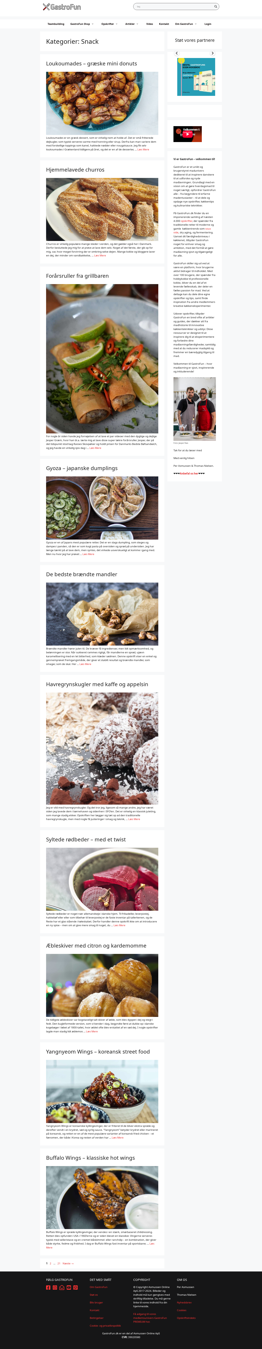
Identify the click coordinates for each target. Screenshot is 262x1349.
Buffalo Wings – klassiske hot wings (90, 1157)
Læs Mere (143, 149)
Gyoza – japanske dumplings (82, 468)
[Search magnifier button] (216, 6)
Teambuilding (56, 24)
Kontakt (164, 24)
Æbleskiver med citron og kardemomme (96, 945)
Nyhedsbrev (184, 1302)
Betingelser (97, 1318)
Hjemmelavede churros (75, 169)
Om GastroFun (184, 24)
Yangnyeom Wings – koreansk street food (98, 1051)
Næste (68, 1263)
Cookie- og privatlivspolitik (105, 1325)
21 (59, 1263)
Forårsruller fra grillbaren (77, 275)
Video (149, 24)
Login (208, 24)
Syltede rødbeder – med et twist (86, 839)
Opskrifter (107, 24)
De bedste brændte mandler (81, 574)
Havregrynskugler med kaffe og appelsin (97, 684)
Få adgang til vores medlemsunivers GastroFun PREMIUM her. (150, 1317)
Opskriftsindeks (186, 1318)
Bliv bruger (96, 1302)
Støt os (94, 1294)
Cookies (181, 1310)
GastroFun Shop (80, 24)
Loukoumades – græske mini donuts (91, 63)
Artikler (130, 24)
